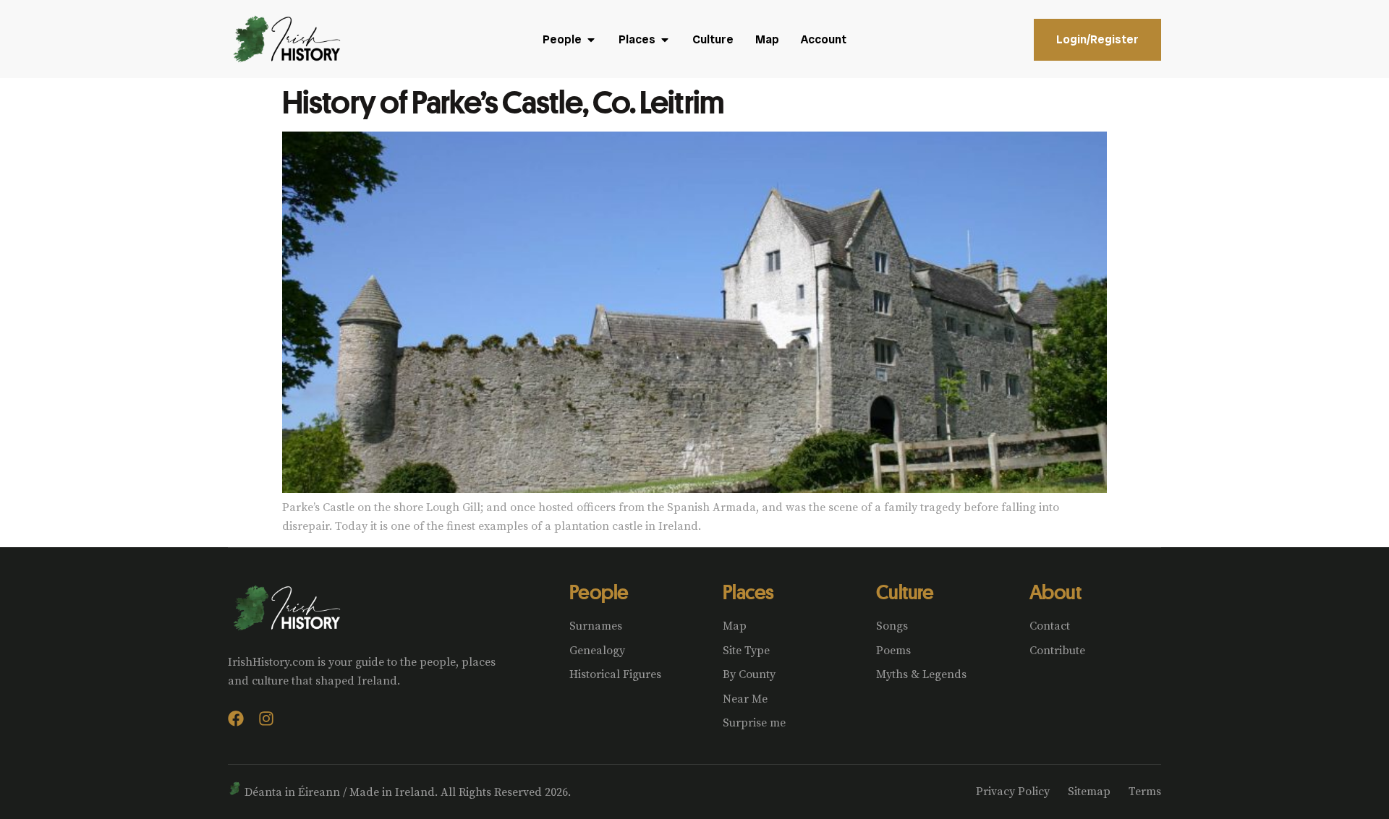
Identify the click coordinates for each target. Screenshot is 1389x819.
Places (748, 591)
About (1055, 591)
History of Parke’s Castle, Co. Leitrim (502, 101)
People (599, 591)
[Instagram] (266, 718)
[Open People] (591, 40)
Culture (904, 591)
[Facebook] (236, 718)
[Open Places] (665, 40)
